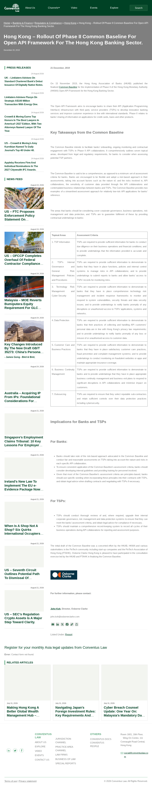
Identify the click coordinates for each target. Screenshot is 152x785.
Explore (40, 746)
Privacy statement (28, 781)
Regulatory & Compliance (48, 23)
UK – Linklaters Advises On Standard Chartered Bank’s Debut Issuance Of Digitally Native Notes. (23, 81)
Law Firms (61, 754)
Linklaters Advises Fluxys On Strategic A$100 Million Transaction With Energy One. (21, 101)
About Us (40, 742)
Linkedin (8, 750)
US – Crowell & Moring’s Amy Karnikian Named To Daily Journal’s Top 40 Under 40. (20, 147)
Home (7, 23)
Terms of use (10, 781)
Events (39, 755)
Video (38, 751)
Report (68, 634)
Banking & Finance (23, 23)
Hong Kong (70, 23)
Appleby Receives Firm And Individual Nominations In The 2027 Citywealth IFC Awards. (21, 166)
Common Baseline (68, 87)
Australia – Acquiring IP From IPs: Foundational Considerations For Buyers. (22, 399)
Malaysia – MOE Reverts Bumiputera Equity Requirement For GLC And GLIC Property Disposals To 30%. (23, 308)
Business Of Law (65, 759)
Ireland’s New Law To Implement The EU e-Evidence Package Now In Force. (22, 487)
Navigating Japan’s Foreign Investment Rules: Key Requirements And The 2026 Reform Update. (75, 713)
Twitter (15, 750)
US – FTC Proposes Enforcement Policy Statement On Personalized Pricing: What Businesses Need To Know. (22, 221)
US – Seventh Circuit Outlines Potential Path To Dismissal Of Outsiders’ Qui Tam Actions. (21, 578)
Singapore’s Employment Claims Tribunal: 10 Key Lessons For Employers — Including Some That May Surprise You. (23, 445)
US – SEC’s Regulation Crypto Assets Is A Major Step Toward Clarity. (23, 618)
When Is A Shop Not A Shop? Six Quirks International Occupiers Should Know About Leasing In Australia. (22, 533)
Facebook (21, 750)
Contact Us (42, 759)
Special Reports (65, 763)
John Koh (55, 608)
